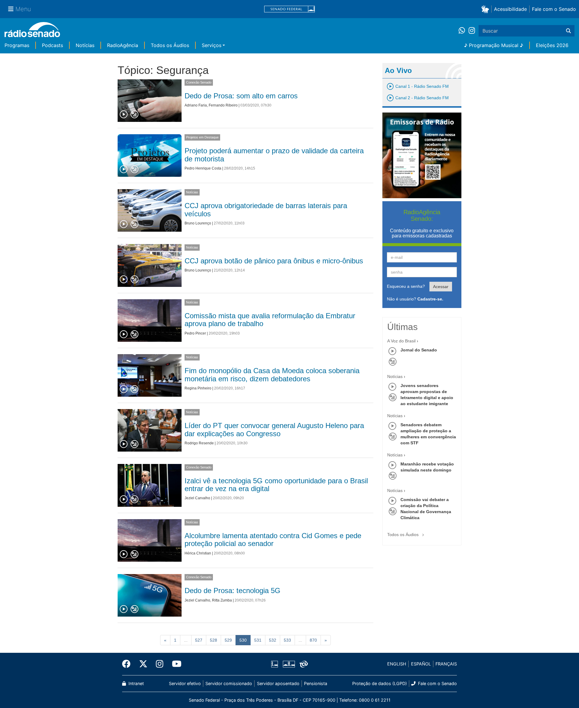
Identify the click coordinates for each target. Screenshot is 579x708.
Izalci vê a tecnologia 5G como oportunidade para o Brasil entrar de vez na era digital (276, 485)
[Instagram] (472, 30)
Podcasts (52, 45)
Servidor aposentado (278, 683)
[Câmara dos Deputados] (275, 664)
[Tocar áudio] (123, 114)
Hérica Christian (198, 553)
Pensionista (315, 683)
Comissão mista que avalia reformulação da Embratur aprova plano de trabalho (270, 320)
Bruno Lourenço (198, 223)
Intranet (135, 683)
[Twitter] (143, 664)
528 (213, 640)
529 (228, 640)
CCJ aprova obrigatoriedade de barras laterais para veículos (266, 209)
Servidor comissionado (228, 683)
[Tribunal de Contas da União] (302, 664)
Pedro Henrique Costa (203, 168)
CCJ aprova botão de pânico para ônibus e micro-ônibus (274, 261)
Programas (17, 45)
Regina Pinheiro (198, 388)
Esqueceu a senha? (406, 286)
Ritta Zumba (222, 600)
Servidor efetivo (185, 683)
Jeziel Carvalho (197, 498)
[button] (486, 9)
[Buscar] (568, 30)
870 (313, 640)
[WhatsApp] (464, 30)
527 (198, 640)
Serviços (211, 45)
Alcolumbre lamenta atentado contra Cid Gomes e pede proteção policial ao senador (273, 540)
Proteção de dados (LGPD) (379, 683)
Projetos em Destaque (202, 137)
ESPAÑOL (421, 663)
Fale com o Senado (554, 9)
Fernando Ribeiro (223, 105)
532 (272, 640)
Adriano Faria (196, 105)
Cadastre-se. (430, 299)
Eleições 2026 (552, 45)
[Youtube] (175, 664)
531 (257, 640)
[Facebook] (128, 664)
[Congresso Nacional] (288, 664)
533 (287, 640)
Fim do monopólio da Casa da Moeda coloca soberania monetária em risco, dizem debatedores (272, 375)
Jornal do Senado (418, 350)
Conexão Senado (198, 82)
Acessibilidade (510, 9)
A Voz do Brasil (401, 340)
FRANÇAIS (446, 663)
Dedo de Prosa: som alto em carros (241, 96)
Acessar (440, 286)
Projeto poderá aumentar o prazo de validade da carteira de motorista (274, 155)
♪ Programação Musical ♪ (493, 45)
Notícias (85, 45)
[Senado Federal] (289, 9)
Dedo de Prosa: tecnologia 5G (232, 590)
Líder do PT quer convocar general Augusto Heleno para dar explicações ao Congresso (274, 429)
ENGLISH (396, 663)
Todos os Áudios (170, 45)
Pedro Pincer (195, 333)
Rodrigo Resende (199, 443)
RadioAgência (122, 45)
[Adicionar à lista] (134, 114)
